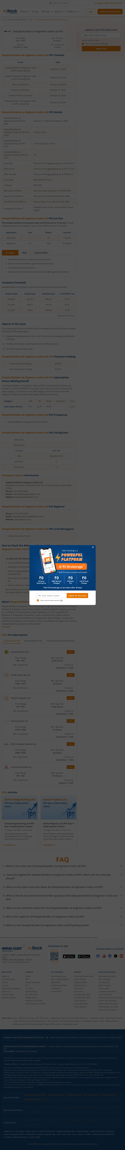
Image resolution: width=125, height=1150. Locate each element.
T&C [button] (61, 600)
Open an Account (77, 595)
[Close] (93, 547)
